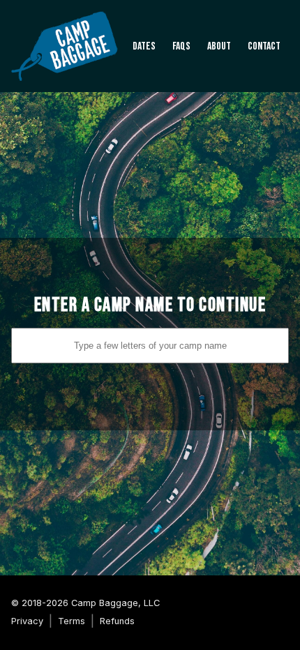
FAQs (181, 46)
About (219, 46)
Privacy (27, 621)
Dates (144, 46)
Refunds (117, 621)
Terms (71, 621)
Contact (264, 46)
